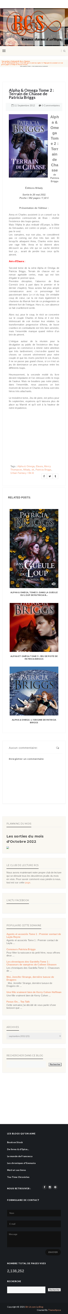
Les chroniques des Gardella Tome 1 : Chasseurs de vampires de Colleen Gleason (31, 963)
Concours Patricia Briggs (21, 949)
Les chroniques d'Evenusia (21, 1163)
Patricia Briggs (43, 469)
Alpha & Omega (25, 466)
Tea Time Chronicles (18, 1177)
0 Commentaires (51, 105)
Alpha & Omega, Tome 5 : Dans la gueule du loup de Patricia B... (34, 593)
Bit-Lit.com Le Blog (34, 1307)
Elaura (39, 466)
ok (33, 469)
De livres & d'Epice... (18, 1149)
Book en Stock (15, 1142)
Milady (26, 469)
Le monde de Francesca (19, 1156)
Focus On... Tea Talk (18, 1001)
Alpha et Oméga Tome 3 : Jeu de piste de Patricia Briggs (34, 657)
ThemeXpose (54, 1310)
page (27, 882)
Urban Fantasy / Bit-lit (22, 473)
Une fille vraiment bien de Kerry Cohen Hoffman (34, 992)
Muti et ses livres (16, 1170)
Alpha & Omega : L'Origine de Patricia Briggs (34, 721)
